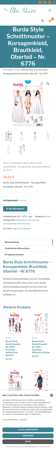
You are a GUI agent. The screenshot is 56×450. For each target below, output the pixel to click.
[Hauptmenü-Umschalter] (50, 10)
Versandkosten (24, 228)
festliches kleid (23, 223)
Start (5, 163)
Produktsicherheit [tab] (14, 254)
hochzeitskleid (9, 223)
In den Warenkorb (15, 208)
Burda (26, 163)
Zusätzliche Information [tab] (17, 248)
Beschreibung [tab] (12, 242)
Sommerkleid (33, 220)
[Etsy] (54, 2)
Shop (17, 69)
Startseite (8, 69)
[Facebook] (40, 2)
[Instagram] (44, 2)
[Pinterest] (49, 2)
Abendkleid (21, 220)
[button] (42, 21)
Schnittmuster (15, 163)
